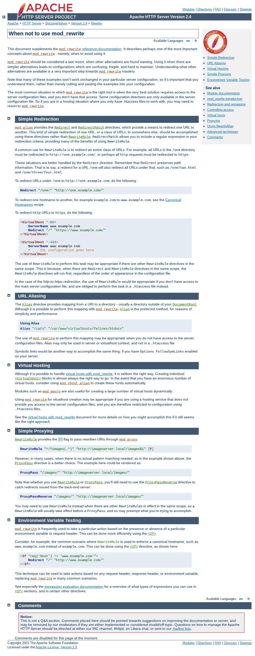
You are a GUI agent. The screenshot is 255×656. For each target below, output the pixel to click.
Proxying (213, 121)
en (188, 41)
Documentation (56, 23)
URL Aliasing (216, 63)
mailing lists (182, 629)
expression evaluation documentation (74, 586)
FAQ (218, 9)
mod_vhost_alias (75, 383)
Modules (189, 9)
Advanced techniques (222, 132)
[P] (60, 439)
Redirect (62, 128)
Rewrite (96, 23)
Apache (12, 23)
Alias (27, 304)
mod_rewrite (70, 49)
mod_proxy (128, 439)
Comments (215, 137)
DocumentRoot (184, 304)
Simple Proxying (219, 74)
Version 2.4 (79, 23)
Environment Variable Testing (228, 80)
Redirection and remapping (226, 104)
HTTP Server (31, 23)
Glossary (230, 9)
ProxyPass (24, 463)
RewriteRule (79, 137)
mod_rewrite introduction (224, 99)
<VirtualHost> (28, 378)
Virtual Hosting (217, 69)
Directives (204, 9)
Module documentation (223, 93)
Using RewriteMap (220, 126)
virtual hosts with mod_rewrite (89, 374)
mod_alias (24, 128)
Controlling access (220, 110)
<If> (152, 534)
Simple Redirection (220, 58)
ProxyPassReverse (161, 482)
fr (196, 41)
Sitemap (246, 9)
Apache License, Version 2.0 (56, 647)
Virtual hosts (216, 115)
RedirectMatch (91, 128)
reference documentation (102, 49)
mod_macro (52, 391)
